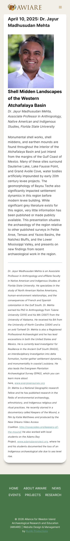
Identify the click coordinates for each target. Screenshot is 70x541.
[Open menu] (60, 7)
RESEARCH (53, 495)
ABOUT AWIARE (35, 488)
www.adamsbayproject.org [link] (32, 441)
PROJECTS (33, 495)
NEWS (56, 488)
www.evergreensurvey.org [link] (30, 383)
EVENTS (15, 495)
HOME (13, 488)
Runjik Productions (37, 531)
